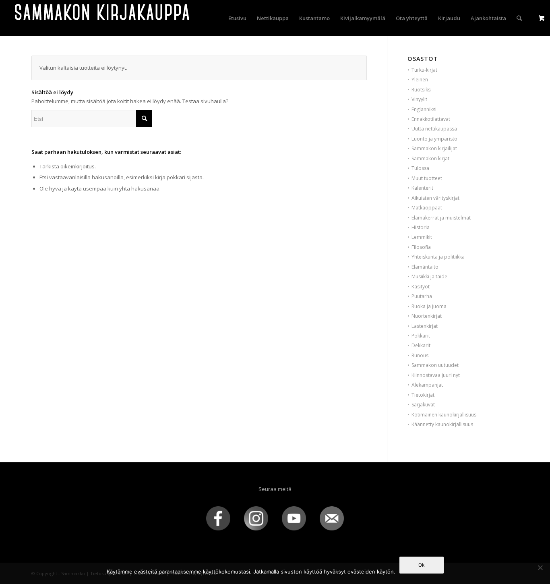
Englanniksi (423, 109)
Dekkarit (420, 345)
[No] (540, 567)
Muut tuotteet (426, 178)
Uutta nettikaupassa (434, 128)
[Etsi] (519, 18)
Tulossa (420, 168)
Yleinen (419, 79)
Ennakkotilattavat (430, 119)
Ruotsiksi (421, 89)
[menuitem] (237, 18)
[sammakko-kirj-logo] (102, 18)
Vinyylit (419, 99)
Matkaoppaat (426, 207)
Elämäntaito (424, 266)
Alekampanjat (427, 384)
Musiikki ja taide (429, 276)
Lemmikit (421, 237)
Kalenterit (422, 187)
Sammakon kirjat (430, 158)
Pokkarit (420, 335)
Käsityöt (420, 286)
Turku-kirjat (424, 69)
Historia (420, 227)
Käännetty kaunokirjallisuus (442, 424)
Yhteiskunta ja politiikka (438, 256)
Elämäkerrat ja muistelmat (441, 217)
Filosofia (421, 247)
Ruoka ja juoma (429, 306)
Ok (421, 565)
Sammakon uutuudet (435, 365)
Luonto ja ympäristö (434, 138)
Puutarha (421, 296)
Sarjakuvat (423, 404)
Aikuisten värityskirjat (435, 198)
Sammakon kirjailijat (434, 148)
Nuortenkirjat (426, 316)
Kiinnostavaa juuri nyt (435, 375)
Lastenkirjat (424, 326)
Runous (419, 355)
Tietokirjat (422, 394)
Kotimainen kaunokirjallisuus (443, 414)
